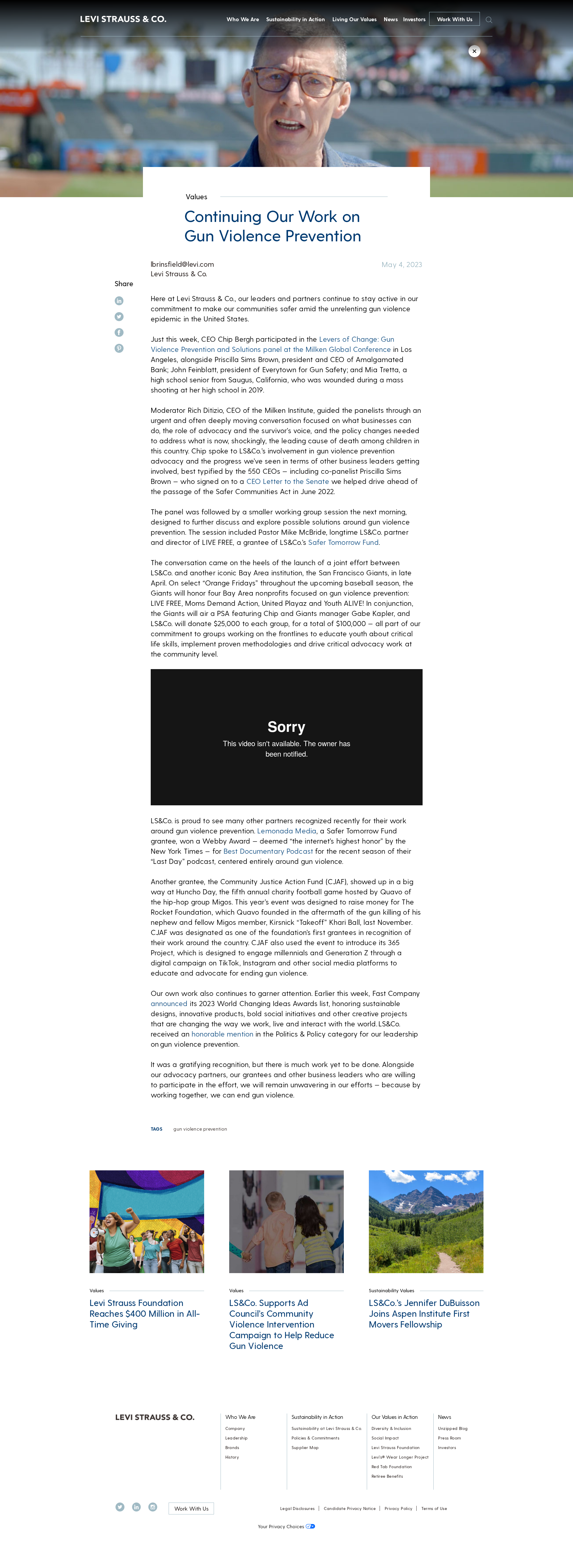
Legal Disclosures (297, 1508)
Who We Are (243, 19)
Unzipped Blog (453, 1428)
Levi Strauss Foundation (396, 1447)
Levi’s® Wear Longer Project (400, 1457)
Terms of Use (434, 1508)
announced (169, 1003)
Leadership (236, 1437)
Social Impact (385, 1437)
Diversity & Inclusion (391, 1428)
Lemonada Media (286, 830)
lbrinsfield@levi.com (182, 264)
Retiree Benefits (387, 1476)
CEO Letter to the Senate (288, 481)
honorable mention (222, 1033)
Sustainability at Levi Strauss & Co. (327, 1428)
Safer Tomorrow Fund (343, 542)
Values (196, 196)
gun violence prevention (200, 1129)
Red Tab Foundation (392, 1466)
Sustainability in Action (295, 19)
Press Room (449, 1437)
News (391, 19)
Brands (232, 1447)
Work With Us (454, 19)
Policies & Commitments (316, 1437)
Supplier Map (305, 1447)
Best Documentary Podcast (268, 851)
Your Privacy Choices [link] (281, 1526)
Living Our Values (354, 19)
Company (235, 1428)
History (232, 1457)
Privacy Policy (398, 1508)
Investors (414, 19)
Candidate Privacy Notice (350, 1508)
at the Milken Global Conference (337, 349)
